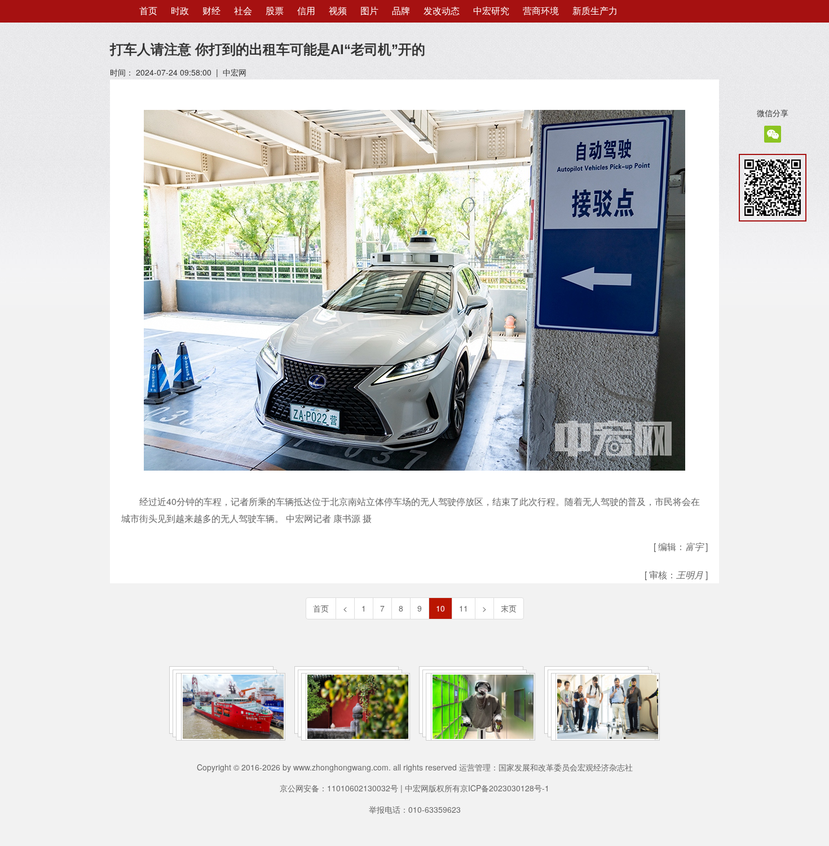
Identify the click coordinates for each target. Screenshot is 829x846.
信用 (306, 11)
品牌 (401, 11)
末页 (509, 608)
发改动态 (442, 11)
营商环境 (541, 11)
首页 (148, 11)
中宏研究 (491, 11)
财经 (211, 11)
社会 (243, 11)
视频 (338, 11)
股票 (275, 11)
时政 (180, 11)
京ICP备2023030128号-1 (504, 788)
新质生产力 (595, 11)
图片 (369, 11)
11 (463, 608)
